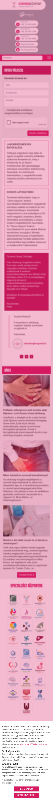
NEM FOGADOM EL (26, 795)
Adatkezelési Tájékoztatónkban (33, 744)
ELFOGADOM (26, 789)
